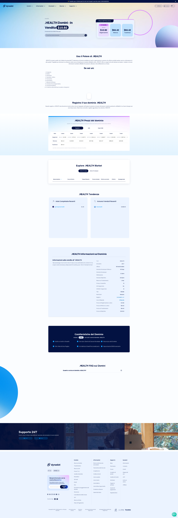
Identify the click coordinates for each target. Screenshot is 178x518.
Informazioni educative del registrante (90, 510)
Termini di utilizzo (80, 510)
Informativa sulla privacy (72, 510)
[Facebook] (47, 494)
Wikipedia (121, 300)
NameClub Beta (97, 492)
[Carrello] (173, 6)
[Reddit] (58, 494)
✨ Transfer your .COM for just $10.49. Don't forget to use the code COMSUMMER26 (88, 1)
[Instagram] (49, 494)
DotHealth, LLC (120, 297)
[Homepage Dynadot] (8, 6)
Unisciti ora (64, 487)
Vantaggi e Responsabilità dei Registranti (105, 510)
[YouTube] (56, 494)
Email (26, 438)
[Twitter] (54, 494)
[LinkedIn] (52, 494)
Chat (42, 438)
